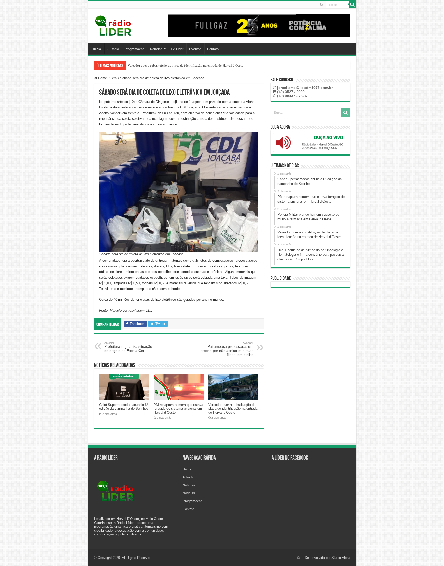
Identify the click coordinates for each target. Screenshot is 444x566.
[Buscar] (352, 4)
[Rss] (322, 5)
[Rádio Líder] (113, 25)
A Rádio (113, 49)
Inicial (97, 49)
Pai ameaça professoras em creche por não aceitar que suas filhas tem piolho (227, 349)
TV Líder (177, 49)
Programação (134, 49)
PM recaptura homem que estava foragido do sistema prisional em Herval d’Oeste (178, 408)
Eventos (195, 49)
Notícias (156, 49)
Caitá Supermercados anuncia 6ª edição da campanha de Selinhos (124, 406)
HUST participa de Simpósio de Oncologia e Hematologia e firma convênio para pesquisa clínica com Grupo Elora (207, 65)
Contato (213, 49)
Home (102, 78)
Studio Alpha (340, 558)
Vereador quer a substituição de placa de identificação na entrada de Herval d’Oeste (232, 408)
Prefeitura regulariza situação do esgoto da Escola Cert (128, 347)
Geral (113, 78)
